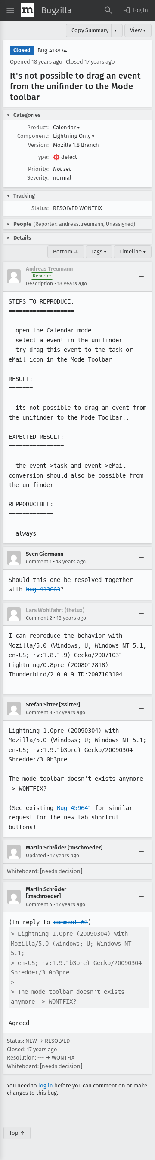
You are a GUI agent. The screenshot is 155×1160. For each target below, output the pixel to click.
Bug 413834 (52, 50)
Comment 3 (39, 712)
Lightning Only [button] (74, 136)
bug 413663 (43, 589)
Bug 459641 (74, 807)
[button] (135, 10)
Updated (36, 855)
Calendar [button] (66, 127)
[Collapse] (141, 276)
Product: (38, 127)
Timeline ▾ (132, 251)
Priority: (38, 169)
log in (45, 1085)
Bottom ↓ (66, 251)
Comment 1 (39, 562)
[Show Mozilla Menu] (27, 10)
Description (39, 283)
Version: (38, 145)
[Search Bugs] (108, 10)
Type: (42, 157)
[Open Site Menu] (10, 10)
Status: (40, 208)
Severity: (38, 177)
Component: (33, 136)
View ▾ (138, 30)
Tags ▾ (99, 251)
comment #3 (70, 922)
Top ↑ (17, 1133)
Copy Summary (89, 30)
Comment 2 (39, 618)
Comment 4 (39, 904)
